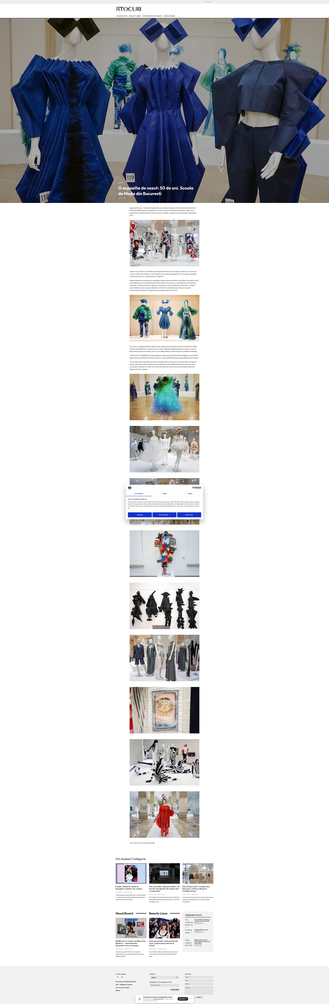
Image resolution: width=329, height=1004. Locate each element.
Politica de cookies (122, 987)
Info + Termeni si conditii (124, 984)
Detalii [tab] (164, 493)
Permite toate (189, 515)
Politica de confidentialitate (126, 981)
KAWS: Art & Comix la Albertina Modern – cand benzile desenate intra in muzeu (131, 943)
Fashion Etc (122, 16)
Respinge (140, 515)
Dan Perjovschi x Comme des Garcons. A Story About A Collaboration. (196, 888)
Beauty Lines (135, 16)
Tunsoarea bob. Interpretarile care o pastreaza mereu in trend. (163, 943)
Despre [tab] (190, 493)
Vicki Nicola (119, 949)
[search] (176, 977)
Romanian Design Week (179, 358)
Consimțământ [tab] (138, 493)
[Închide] (191, 999)
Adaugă (182, 999)
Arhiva (118, 990)
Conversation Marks (152, 16)
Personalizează (163, 515)
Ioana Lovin (119, 892)
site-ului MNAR (141, 355)
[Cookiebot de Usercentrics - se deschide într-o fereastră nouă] (193, 488)
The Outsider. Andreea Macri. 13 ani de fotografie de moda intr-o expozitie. (164, 888)
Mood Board (169, 16)
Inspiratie (121, 182)
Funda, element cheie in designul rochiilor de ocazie (129, 887)
